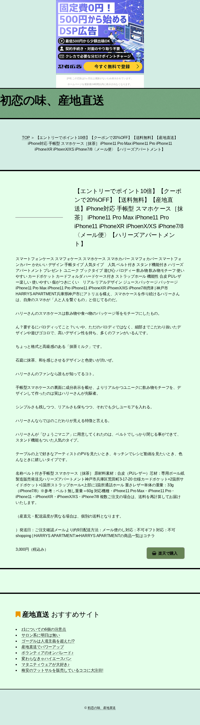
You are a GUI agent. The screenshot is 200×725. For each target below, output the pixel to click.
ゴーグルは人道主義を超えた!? (47, 641)
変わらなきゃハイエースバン (46, 658)
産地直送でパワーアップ (42, 647)
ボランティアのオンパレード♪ (47, 653)
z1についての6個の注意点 (43, 629)
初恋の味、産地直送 (52, 100)
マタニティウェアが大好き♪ (45, 664)
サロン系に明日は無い (40, 635)
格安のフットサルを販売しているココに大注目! (62, 670)
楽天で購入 (168, 553)
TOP (26, 138)
